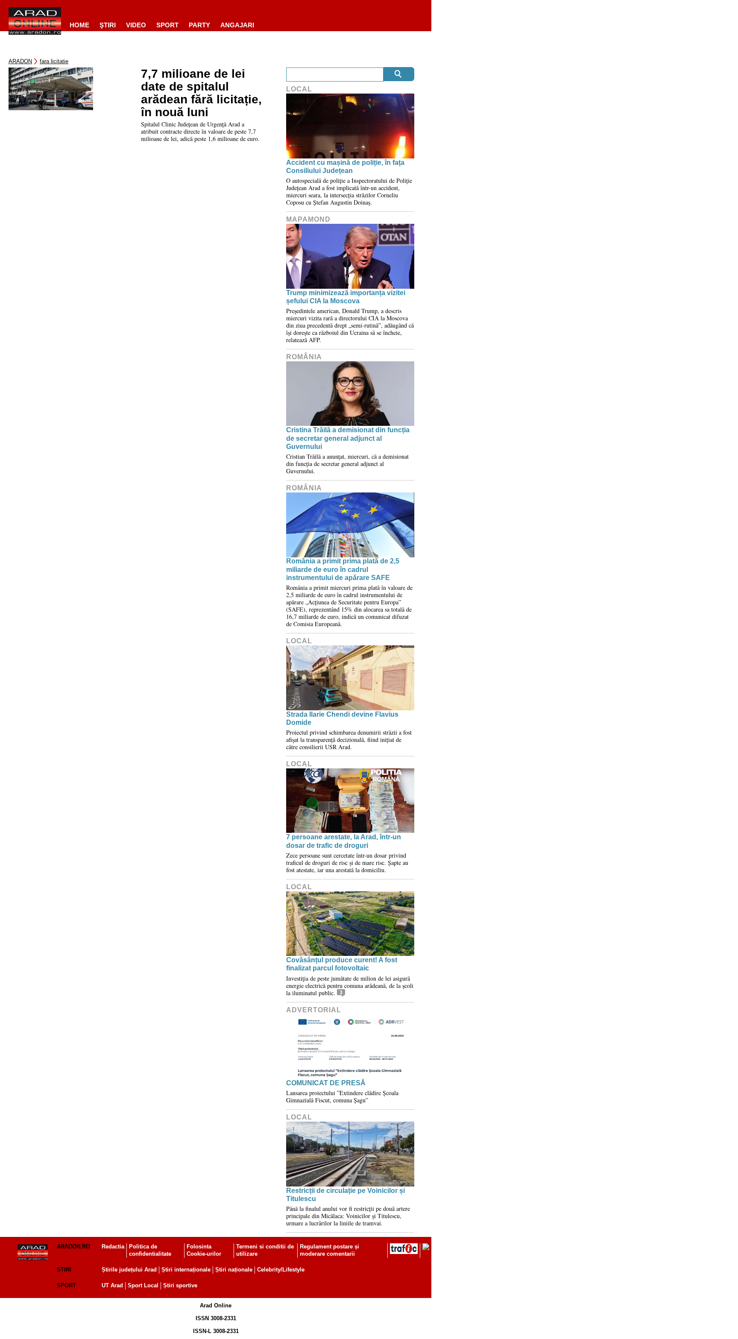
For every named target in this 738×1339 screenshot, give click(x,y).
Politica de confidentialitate (150, 1250)
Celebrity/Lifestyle (281, 1269)
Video (136, 25)
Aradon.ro (73, 1246)
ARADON (20, 61)
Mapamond (308, 219)
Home (79, 25)
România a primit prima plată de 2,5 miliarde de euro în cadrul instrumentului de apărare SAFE (342, 569)
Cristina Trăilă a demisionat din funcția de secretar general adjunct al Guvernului (348, 438)
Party (199, 25)
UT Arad (112, 1285)
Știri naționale (233, 1269)
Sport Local (143, 1285)
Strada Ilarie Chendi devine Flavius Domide (342, 718)
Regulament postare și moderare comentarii (329, 1250)
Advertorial (313, 1010)
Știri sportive (180, 1285)
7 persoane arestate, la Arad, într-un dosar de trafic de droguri (343, 841)
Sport (167, 25)
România (304, 356)
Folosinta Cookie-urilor (204, 1250)
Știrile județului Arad (129, 1269)
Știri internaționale (186, 1269)
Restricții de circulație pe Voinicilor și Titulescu (345, 1194)
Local (299, 89)
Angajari (237, 25)
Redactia (113, 1246)
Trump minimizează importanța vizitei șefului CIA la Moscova (345, 297)
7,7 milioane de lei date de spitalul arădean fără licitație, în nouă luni (201, 93)
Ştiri (108, 25)
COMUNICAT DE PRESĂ (326, 1083)
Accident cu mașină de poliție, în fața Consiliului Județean (345, 166)
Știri (64, 1269)
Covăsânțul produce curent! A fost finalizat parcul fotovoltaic (341, 964)
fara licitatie (54, 61)
